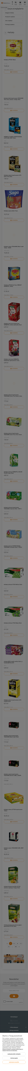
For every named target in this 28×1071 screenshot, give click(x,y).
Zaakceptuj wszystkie (14, 1062)
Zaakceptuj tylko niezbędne (14, 1054)
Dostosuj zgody (14, 1058)
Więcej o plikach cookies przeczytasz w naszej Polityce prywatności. (12, 1049)
